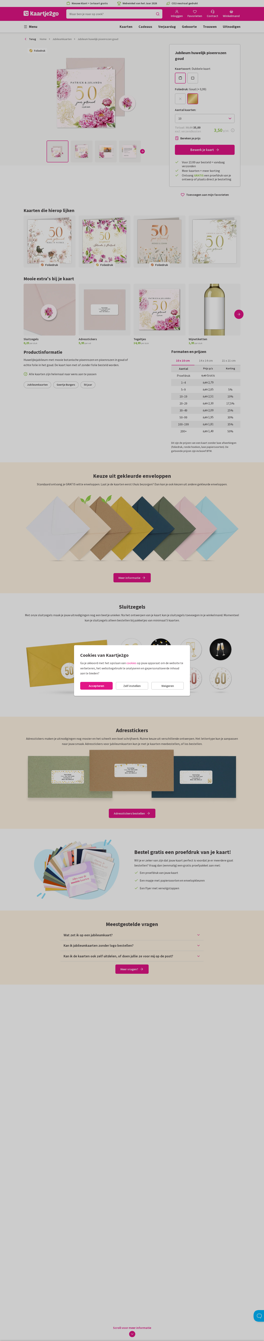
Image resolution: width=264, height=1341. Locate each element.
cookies (131, 663)
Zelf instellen (132, 686)
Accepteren (96, 686)
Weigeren (167, 686)
